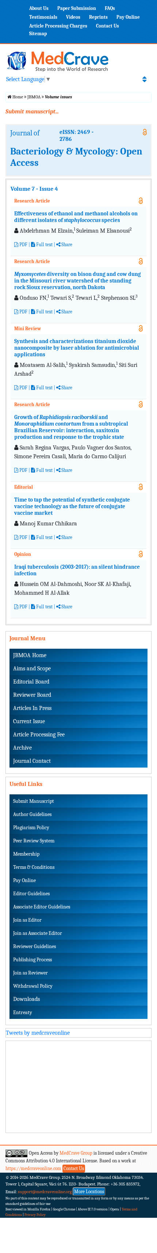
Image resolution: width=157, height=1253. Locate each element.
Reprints (98, 17)
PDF (22, 244)
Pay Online (128, 17)
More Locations (89, 1191)
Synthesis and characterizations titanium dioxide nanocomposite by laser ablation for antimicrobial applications (76, 348)
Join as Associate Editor (37, 933)
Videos (73, 17)
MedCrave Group (76, 1153)
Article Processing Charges (58, 26)
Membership (26, 854)
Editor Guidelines (31, 893)
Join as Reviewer (30, 973)
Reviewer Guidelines (34, 946)
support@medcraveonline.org (45, 1191)
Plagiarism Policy (31, 827)
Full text (44, 244)
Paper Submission (76, 8)
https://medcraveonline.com (33, 1168)
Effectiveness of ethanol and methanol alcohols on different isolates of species (76, 216)
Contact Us (107, 26)
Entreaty (22, 1012)
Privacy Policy (35, 1215)
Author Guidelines (32, 814)
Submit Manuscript (33, 801)
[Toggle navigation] (144, 79)
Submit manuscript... (32, 111)
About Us (39, 8)
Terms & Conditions (33, 867)
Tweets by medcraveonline (38, 1033)
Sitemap (38, 33)
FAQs (110, 8)
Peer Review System (33, 841)
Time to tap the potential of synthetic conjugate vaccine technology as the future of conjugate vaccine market (72, 506)
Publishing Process (32, 960)
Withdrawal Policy (33, 986)
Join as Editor (27, 920)
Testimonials (43, 17)
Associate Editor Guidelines (41, 907)
